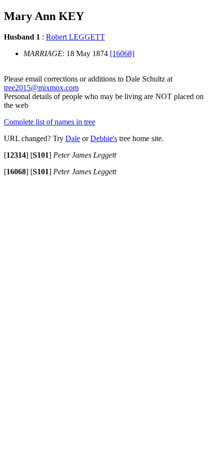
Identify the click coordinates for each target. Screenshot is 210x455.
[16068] (122, 53)
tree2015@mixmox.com (41, 87)
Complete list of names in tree (49, 122)
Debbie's (103, 138)
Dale (72, 138)
